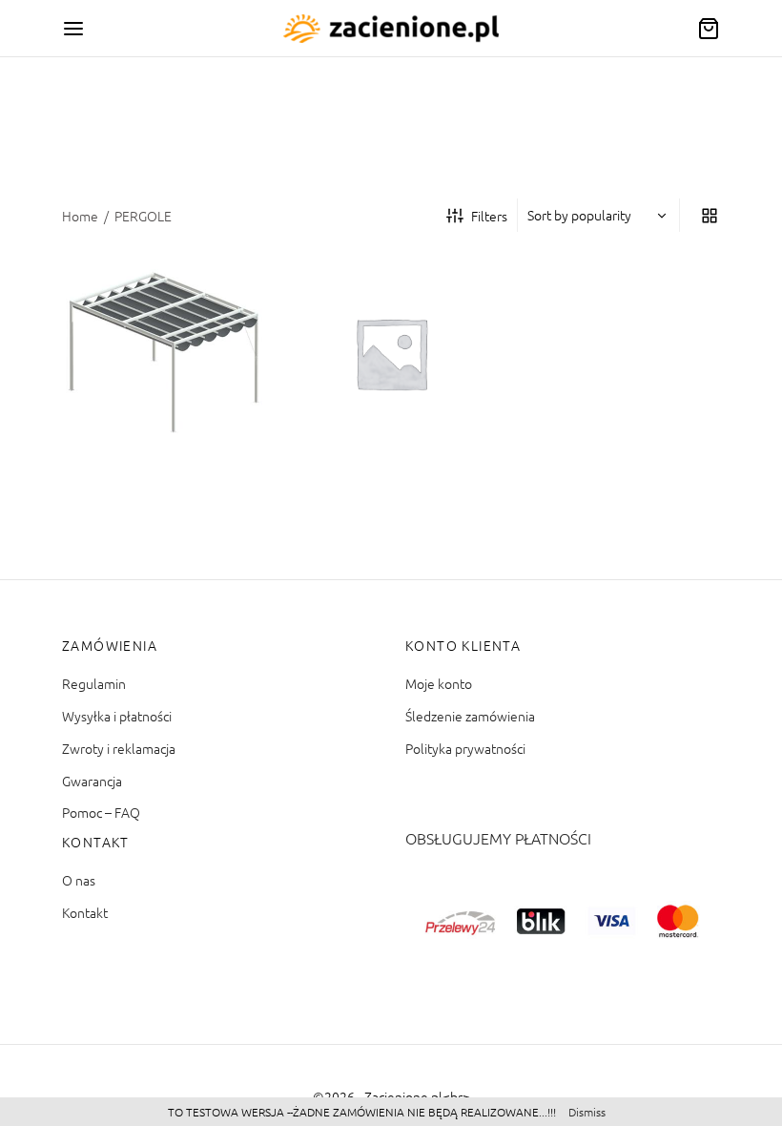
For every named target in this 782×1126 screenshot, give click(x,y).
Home (80, 215)
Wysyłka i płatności (117, 715)
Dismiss (587, 1111)
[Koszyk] (708, 28)
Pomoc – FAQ (101, 812)
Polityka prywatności (465, 748)
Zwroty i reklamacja (118, 748)
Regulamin (94, 683)
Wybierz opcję (132, 427)
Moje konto (438, 683)
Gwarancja (92, 780)
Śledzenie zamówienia (470, 715)
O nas (78, 879)
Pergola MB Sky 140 (378, 370)
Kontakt (85, 912)
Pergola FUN (128, 370)
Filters (489, 215)
